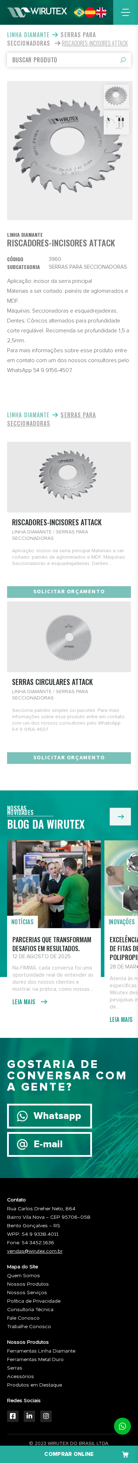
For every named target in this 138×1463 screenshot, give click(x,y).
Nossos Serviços (27, 1292)
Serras (14, 1368)
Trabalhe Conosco (29, 1326)
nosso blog (120, 816)
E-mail (48, 1144)
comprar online (68, 1454)
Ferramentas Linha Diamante (41, 1351)
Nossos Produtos (28, 1284)
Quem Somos (23, 1275)
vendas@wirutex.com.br (35, 1251)
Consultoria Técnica (30, 1309)
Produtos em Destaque (34, 1385)
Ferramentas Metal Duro (35, 1359)
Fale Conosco (23, 1318)
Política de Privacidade (34, 1301)
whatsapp (122, 1426)
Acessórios (20, 1376)
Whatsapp (57, 1116)
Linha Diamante (28, 34)
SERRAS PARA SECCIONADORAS (51, 38)
